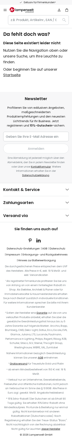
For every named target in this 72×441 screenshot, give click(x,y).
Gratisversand (18, 363)
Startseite (12, 74)
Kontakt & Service (21, 189)
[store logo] (24, 10)
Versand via (15, 215)
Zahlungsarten (18, 202)
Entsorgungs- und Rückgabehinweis (45, 254)
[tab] (36, 189)
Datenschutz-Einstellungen (23, 248)
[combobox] (38, 20)
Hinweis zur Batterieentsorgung (37, 260)
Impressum (13, 254)
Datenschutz (57, 248)
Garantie (41, 312)
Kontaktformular (41, 166)
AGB (44, 248)
